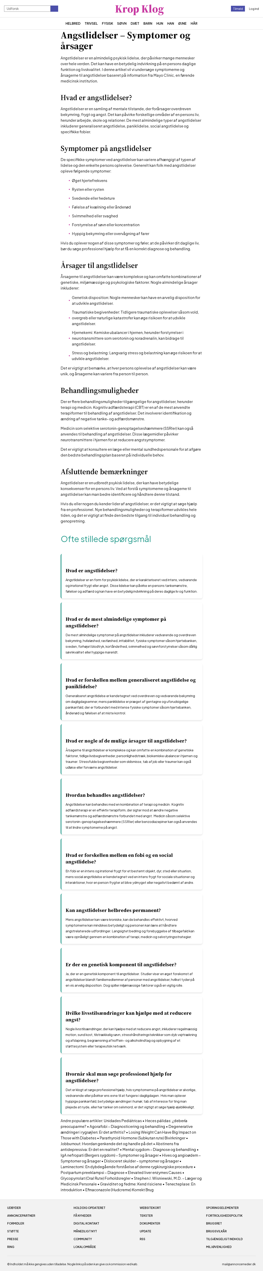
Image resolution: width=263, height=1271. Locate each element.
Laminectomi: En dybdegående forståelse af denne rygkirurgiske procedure (127, 1166)
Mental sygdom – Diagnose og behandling (159, 1149)
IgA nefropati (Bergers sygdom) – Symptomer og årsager (110, 1155)
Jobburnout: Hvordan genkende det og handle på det (106, 1143)
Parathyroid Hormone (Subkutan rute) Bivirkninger (142, 1137)
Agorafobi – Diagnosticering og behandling (127, 1126)
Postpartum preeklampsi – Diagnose (93, 1172)
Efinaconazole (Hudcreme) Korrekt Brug (119, 1189)
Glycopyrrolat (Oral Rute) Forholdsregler (95, 1178)
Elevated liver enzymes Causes (155, 1172)
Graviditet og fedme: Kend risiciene (131, 1184)
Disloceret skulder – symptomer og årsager (141, 1161)
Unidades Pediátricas (123, 1120)
